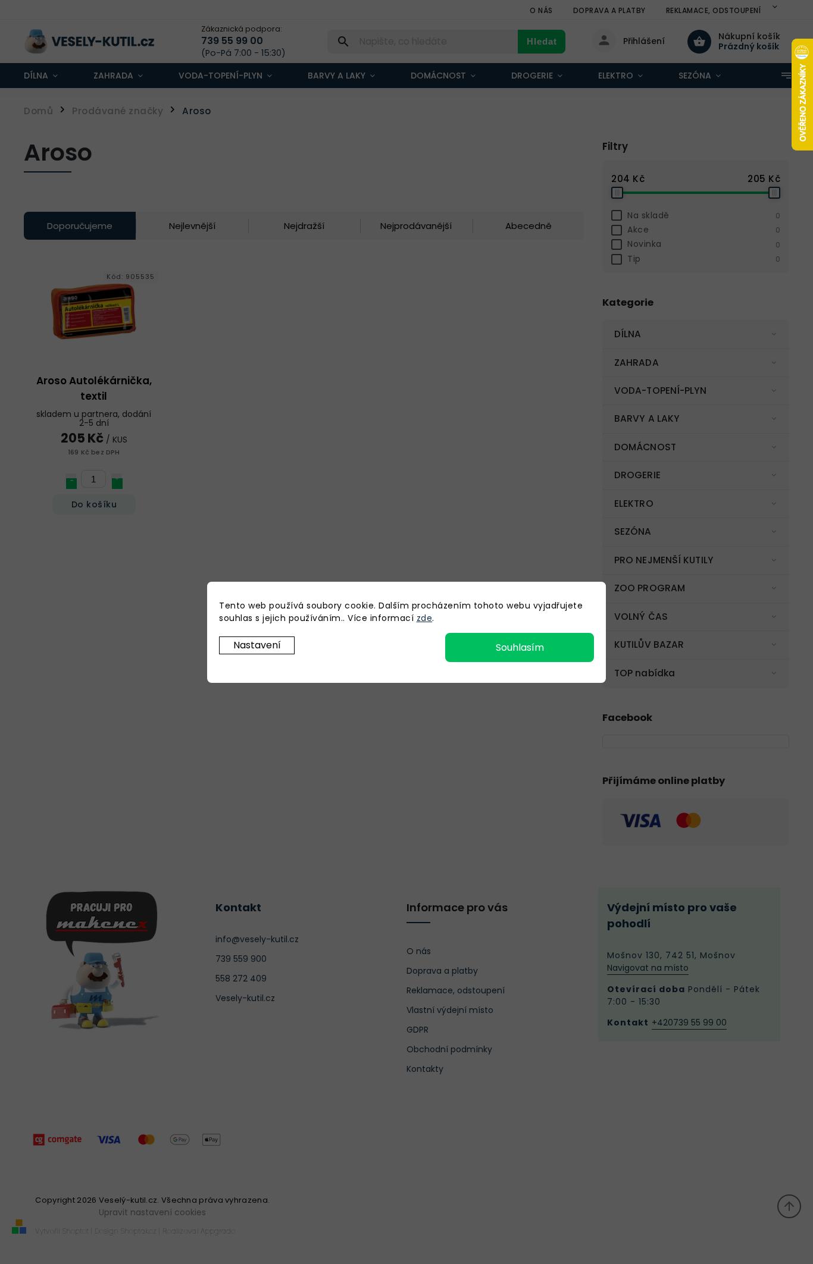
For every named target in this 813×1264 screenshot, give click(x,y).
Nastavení (257, 645)
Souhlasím (520, 647)
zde (425, 618)
